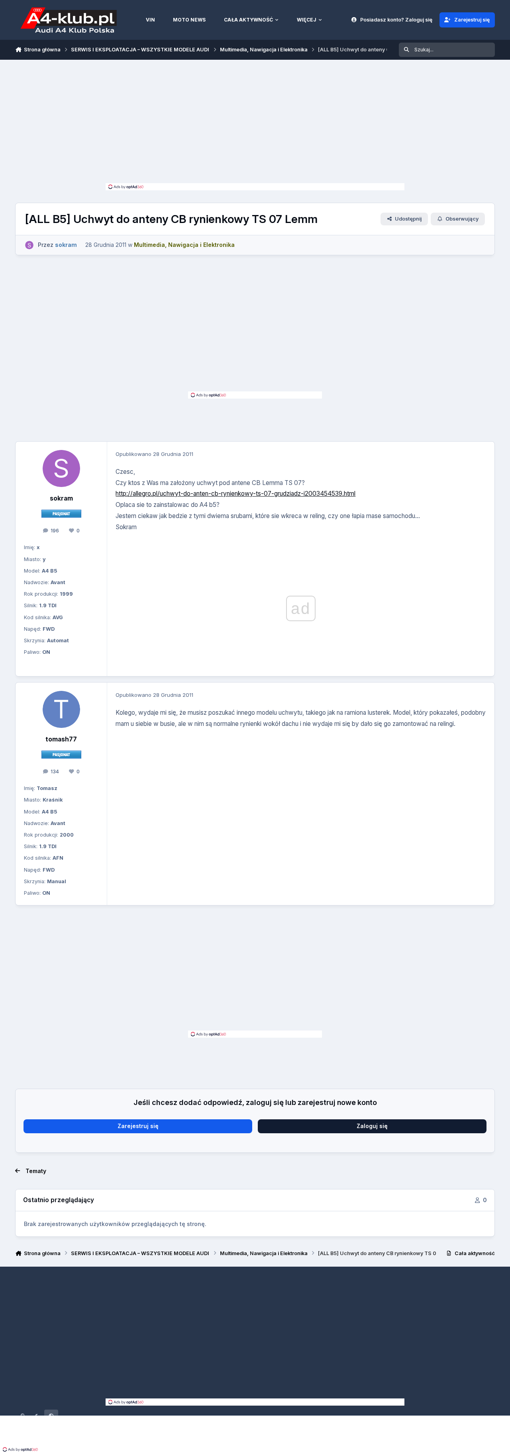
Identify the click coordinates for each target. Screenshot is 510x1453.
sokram (61, 498)
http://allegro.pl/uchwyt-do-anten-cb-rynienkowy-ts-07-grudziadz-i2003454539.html (235, 493)
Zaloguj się (372, 1126)
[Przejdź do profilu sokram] (29, 245)
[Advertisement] (255, 123)
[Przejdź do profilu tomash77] (61, 709)
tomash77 (61, 739)
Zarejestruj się (138, 1126)
